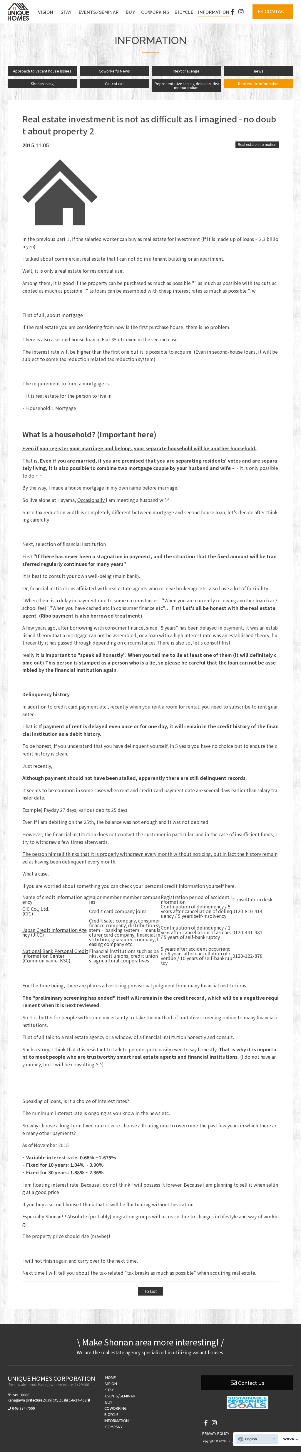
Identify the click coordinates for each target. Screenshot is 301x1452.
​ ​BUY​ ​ (130, 12)
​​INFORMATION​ (214, 12)
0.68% (87, 1157)
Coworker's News (114, 71)
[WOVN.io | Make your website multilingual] (289, 1439)
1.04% (78, 1164)
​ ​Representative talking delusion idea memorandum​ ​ (186, 85)
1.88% (78, 1172)
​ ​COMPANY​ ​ (113, 1426)
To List (150, 1291)
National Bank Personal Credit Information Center (55, 953)
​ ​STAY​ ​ (66, 12)
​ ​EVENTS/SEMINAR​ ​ (99, 12)
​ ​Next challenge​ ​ (186, 71)
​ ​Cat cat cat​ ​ (114, 83)
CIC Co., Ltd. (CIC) (35, 911)
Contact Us (251, 1382)
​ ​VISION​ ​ (46, 12)
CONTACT (276, 11)
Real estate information (257, 145)
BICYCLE (184, 12)
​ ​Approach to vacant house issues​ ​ (42, 71)
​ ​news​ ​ (258, 71)
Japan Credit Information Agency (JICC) (54, 932)
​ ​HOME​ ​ (110, 1377)
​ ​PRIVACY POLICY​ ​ (215, 1433)
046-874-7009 (23, 1408)
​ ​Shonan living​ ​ (42, 83)
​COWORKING (155, 12)
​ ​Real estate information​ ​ (258, 83)
